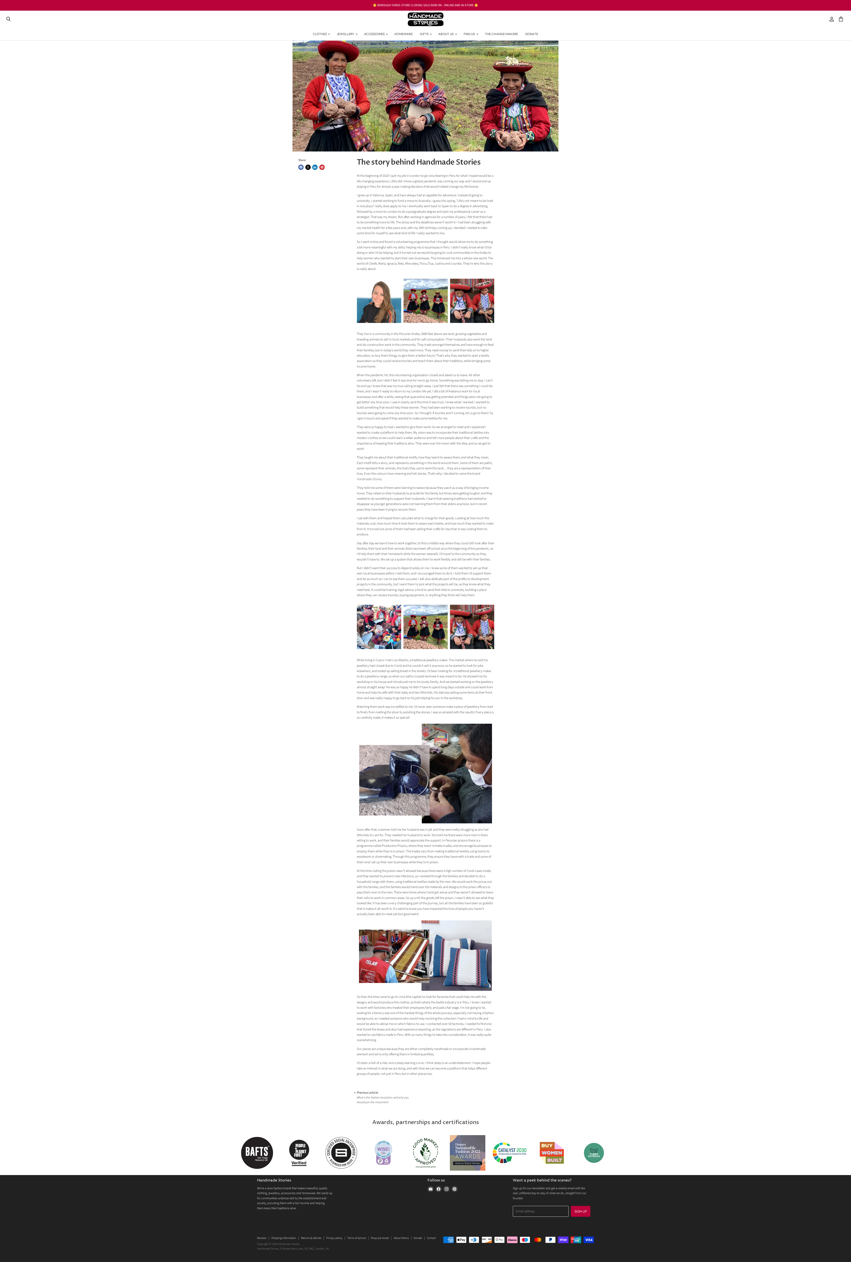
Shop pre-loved (380, 1238)
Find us (470, 34)
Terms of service (356, 1238)
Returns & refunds (311, 1238)
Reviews (261, 1238)
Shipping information (283, 1238)
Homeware (403, 34)
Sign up (580, 1211)
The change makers (501, 34)
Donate (531, 34)
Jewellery (346, 34)
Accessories (375, 34)
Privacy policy (334, 1238)
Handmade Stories (369, 479)
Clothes (320, 34)
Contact (431, 1238)
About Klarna (401, 1238)
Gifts (424, 34)
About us (446, 34)
